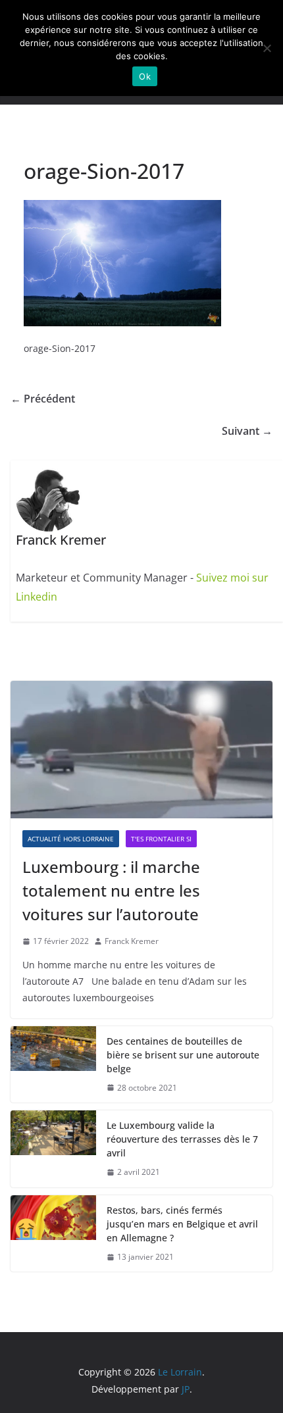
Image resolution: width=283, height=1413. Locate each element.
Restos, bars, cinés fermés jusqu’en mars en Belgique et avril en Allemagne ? (182, 1224)
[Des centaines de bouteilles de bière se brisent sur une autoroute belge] (53, 1064)
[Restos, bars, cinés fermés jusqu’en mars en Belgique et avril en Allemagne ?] (53, 1233)
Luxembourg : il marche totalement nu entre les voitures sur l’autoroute (111, 890)
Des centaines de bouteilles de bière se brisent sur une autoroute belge (183, 1055)
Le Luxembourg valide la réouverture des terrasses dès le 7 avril (182, 1139)
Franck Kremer (132, 941)
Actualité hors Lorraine (71, 838)
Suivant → (247, 431)
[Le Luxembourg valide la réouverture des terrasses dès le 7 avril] (53, 1148)
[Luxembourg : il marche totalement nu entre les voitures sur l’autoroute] (141, 749)
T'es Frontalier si (161, 838)
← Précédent (43, 398)
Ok (145, 76)
